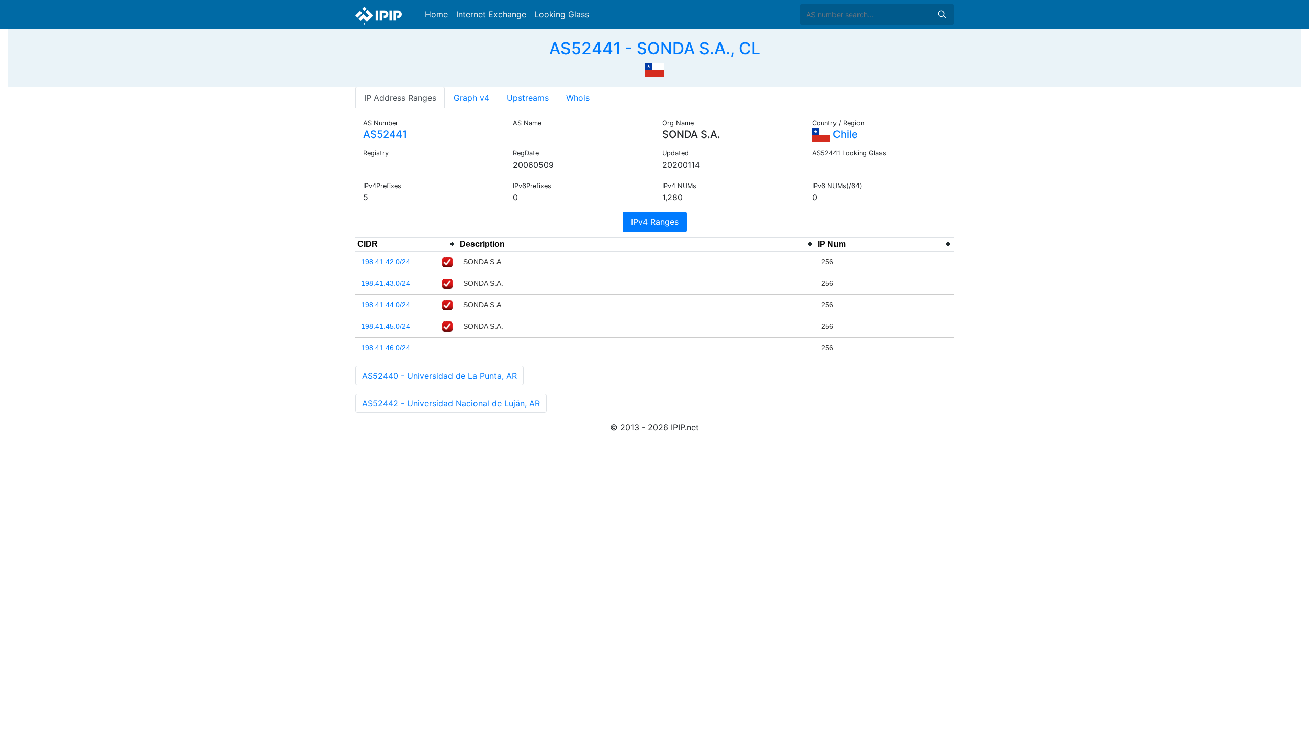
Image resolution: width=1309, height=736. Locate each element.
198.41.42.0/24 (385, 262)
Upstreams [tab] (528, 98)
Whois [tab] (578, 98)
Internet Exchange (491, 14)
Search (941, 14)
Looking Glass (561, 14)
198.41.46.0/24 (385, 347)
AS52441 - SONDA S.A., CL (654, 48)
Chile (844, 134)
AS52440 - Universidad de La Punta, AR (439, 376)
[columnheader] (406, 244)
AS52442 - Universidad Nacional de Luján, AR (451, 403)
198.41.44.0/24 (385, 305)
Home (436, 14)
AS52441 (385, 134)
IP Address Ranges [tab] (400, 98)
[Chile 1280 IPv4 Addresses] (654, 68)
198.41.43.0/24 (385, 283)
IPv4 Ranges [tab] (655, 222)
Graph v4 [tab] (471, 98)
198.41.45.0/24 (385, 326)
